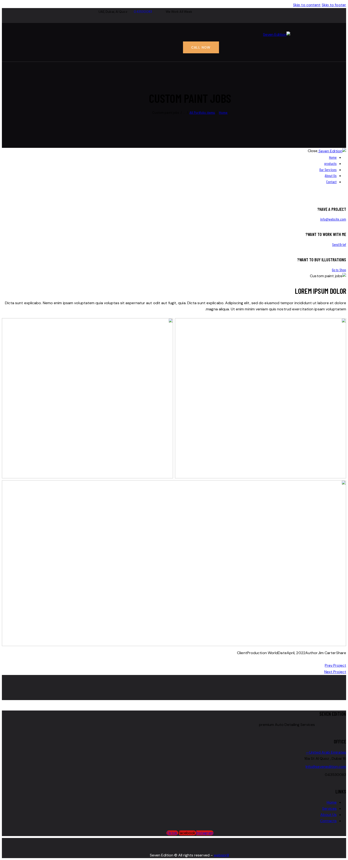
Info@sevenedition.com (326, 766)
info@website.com (333, 219)
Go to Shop (339, 269)
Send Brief (339, 244)
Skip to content (307, 4)
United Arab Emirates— (326, 752)
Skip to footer (334, 4)
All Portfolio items (202, 113)
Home (223, 113)
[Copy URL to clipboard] (322, 659)
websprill (221, 855)
